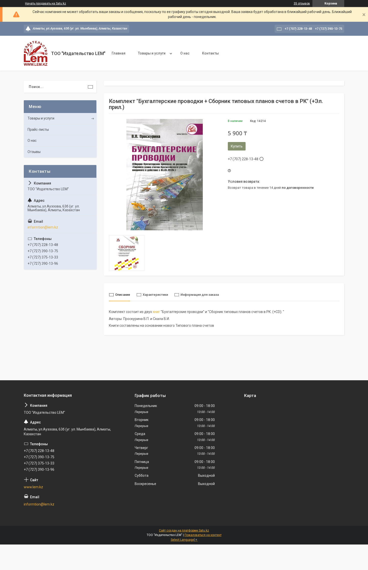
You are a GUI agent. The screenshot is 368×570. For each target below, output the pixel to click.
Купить (237, 146)
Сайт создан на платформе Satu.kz (184, 530)
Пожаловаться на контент (203, 535)
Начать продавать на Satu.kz (45, 3)
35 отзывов (302, 3)
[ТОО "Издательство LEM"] (35, 53)
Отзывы (34, 152)
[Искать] (90, 87)
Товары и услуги (151, 53)
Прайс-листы (38, 130)
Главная (118, 53)
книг (156, 312)
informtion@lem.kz (43, 227)
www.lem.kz (33, 487)
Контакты (210, 53)
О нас (185, 53)
